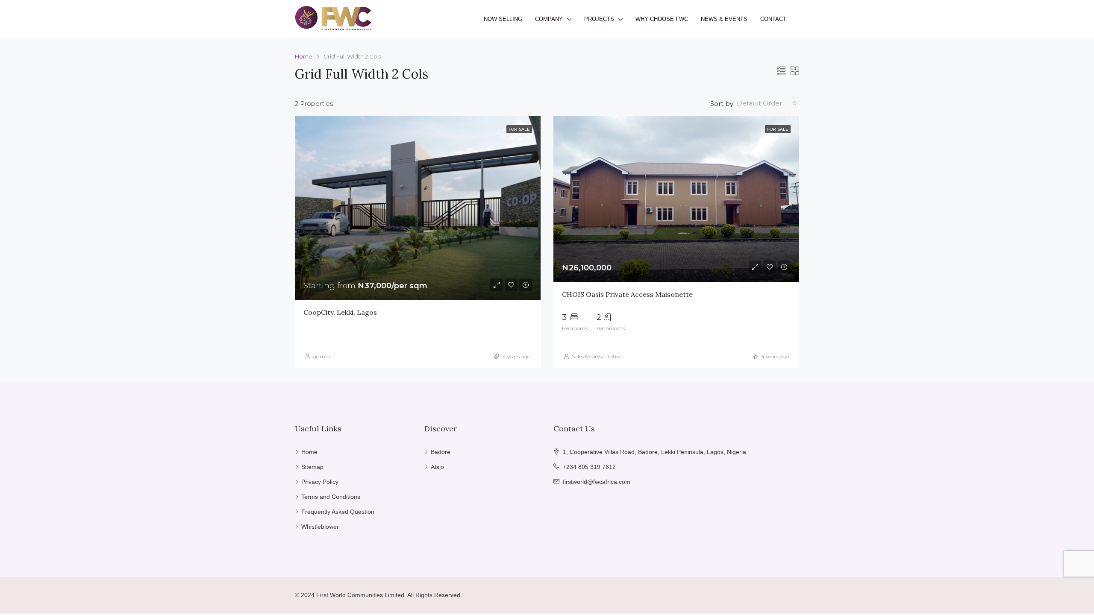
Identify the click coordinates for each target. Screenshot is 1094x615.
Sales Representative (596, 356)
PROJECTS (599, 19)
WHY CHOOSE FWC (661, 19)
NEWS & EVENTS (724, 19)
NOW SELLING (503, 19)
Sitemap (312, 466)
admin (321, 356)
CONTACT (773, 19)
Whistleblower (320, 526)
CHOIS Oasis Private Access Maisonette (627, 294)
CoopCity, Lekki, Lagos (340, 312)
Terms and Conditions (330, 496)
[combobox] (766, 103)
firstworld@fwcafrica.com (596, 481)
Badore (440, 451)
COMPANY (549, 19)
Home (309, 451)
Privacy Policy (319, 481)
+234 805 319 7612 (589, 466)
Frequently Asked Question (337, 511)
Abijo (437, 466)
